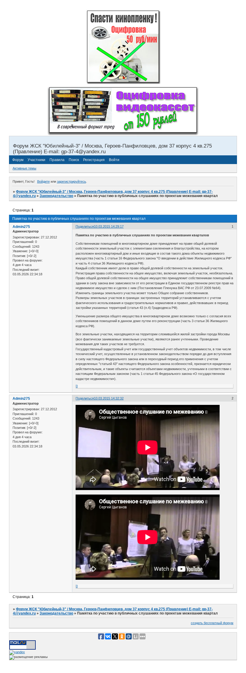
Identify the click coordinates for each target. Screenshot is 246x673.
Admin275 (21, 227)
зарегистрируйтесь (71, 181)
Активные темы (24, 168)
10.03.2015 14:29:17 (109, 226)
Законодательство (56, 196)
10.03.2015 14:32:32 (109, 398)
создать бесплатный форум (212, 623)
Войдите (43, 181)
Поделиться (85, 226)
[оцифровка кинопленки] (123, 83)
